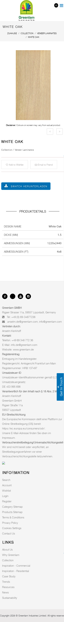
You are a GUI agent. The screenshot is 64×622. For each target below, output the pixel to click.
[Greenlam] (26, 10)
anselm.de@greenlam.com (22, 321)
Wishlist (6, 490)
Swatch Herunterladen (29, 186)
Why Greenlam (10, 554)
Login (5, 495)
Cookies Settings (11, 528)
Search (6, 479)
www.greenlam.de (23, 349)
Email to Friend (45, 164)
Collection (8, 560)
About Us (7, 549)
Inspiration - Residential (15, 571)
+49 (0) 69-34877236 (23, 317)
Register (7, 501)
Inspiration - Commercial (16, 565)
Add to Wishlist (15, 164)
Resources (8, 587)
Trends (6, 581)
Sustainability (9, 597)
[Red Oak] (50, 131)
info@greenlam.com (50, 321)
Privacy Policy (10, 522)
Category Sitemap (12, 506)
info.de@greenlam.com (24, 344)
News (5, 592)
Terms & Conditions (13, 517)
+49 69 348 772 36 (22, 340)
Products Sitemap (12, 512)
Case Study (8, 576)
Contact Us (8, 533)
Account (7, 485)
